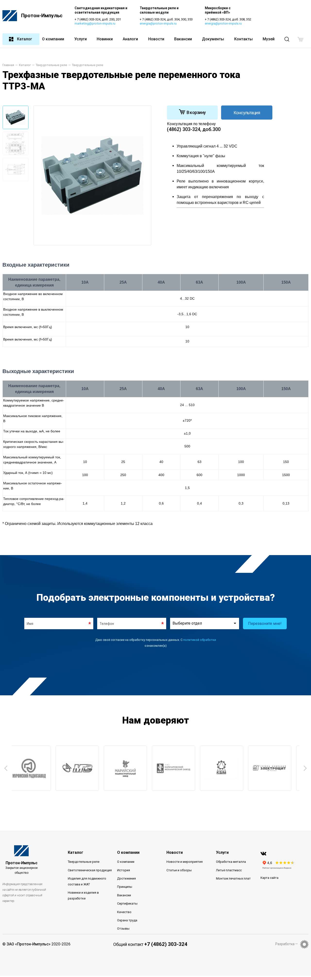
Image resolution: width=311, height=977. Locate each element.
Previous (6, 768)
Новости (156, 39)
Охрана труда (127, 920)
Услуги (80, 39)
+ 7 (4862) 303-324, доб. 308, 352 (228, 19)
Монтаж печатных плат (233, 878)
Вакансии (183, 39)
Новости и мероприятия (184, 862)
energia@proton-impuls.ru (158, 23)
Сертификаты (127, 903)
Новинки (105, 39)
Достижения (126, 878)
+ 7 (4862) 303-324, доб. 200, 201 (98, 19)
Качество (124, 912)
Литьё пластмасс (229, 870)
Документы (213, 39)
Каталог (24, 39)
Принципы (124, 887)
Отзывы (123, 928)
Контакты (243, 39)
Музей (269, 39)
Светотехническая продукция (90, 870)
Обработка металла (231, 862)
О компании (53, 39)
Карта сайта (269, 878)
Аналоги (130, 39)
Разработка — (286, 944)
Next (305, 768)
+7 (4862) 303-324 (165, 944)
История (123, 870)
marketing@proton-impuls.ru (95, 23)
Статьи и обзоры (179, 870)
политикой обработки (199, 640)
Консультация (246, 112)
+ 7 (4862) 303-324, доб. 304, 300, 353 (166, 19)
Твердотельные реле (83, 862)
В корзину (196, 112)
